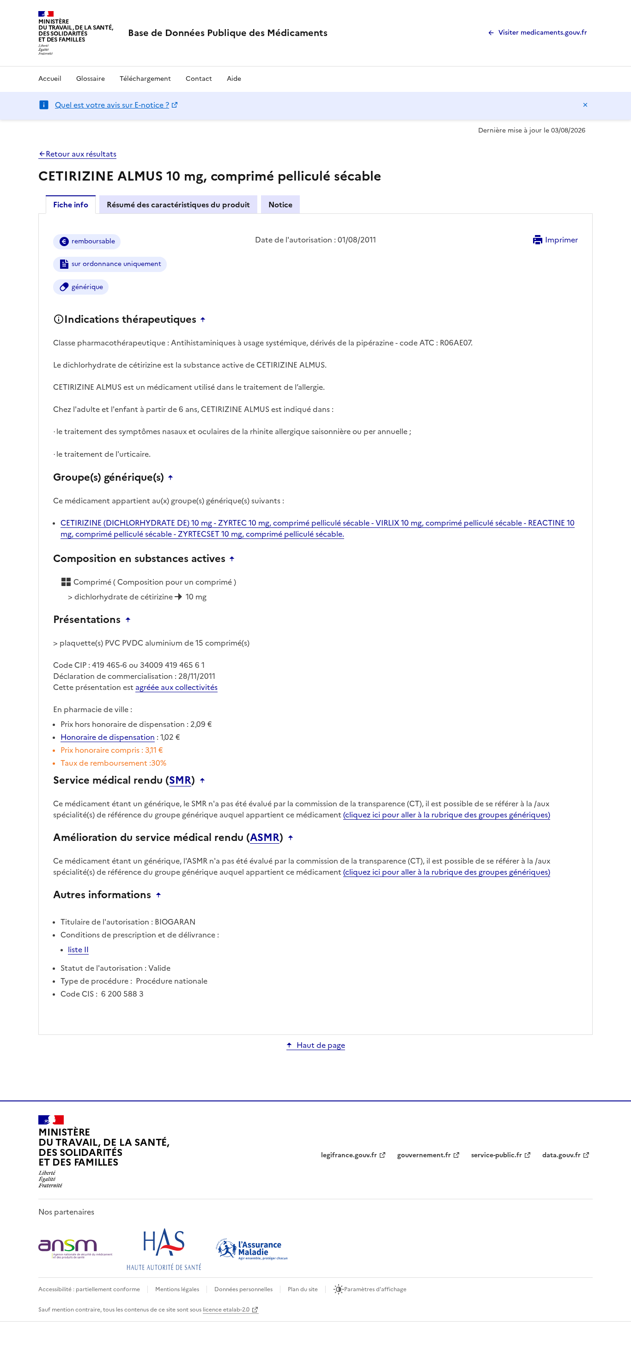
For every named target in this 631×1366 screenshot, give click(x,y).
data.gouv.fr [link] (561, 1155)
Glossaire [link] (90, 79)
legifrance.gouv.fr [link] (349, 1155)
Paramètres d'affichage (375, 1289)
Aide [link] (234, 79)
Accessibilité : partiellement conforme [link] (89, 1289)
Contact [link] (199, 79)
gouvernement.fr (424, 1155)
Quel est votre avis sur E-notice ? (112, 104)
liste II (78, 949)
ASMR (264, 837)
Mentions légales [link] (177, 1289)
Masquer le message (585, 104)
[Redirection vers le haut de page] (205, 319)
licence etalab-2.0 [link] (226, 1310)
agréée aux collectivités (176, 687)
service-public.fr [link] (496, 1155)
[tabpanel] (315, 623)
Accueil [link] (49, 79)
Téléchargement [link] (145, 79)
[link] (228, 32)
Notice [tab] (280, 204)
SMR (180, 780)
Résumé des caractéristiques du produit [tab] (178, 204)
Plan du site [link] (303, 1289)
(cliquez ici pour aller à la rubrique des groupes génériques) (446, 814)
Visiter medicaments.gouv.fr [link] (542, 32)
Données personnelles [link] (243, 1289)
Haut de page (321, 1045)
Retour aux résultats (81, 153)
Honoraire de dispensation (108, 737)
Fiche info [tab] (70, 204)
